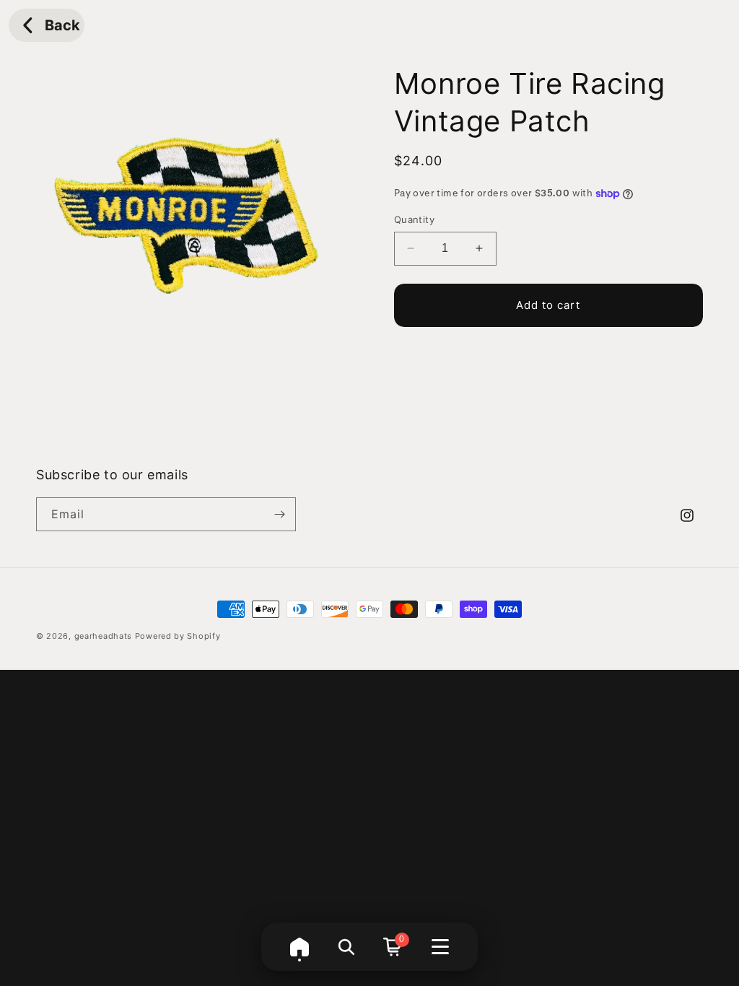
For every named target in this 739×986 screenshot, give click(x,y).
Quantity (414, 219)
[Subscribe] (279, 514)
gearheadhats (103, 636)
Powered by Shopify (178, 636)
